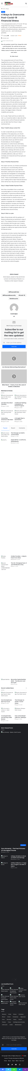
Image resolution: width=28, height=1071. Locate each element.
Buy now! (22, 1060)
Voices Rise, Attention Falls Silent (7, 418)
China (3, 1019)
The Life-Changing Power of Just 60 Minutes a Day (19, 563)
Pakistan (4, 1022)
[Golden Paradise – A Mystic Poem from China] (5, 558)
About (9, 1060)
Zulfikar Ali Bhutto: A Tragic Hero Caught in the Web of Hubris (18, 864)
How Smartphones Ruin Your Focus (6, 700)
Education (9, 1019)
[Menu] (2, 4)
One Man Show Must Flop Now (7, 403)
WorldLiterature (18, 1024)
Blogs (7, 8)
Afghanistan (23, 1016)
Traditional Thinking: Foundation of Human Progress (20, 404)
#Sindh (8, 1016)
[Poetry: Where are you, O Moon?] (5, 990)
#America (4, 1014)
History (14, 1019)
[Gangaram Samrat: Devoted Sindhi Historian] (14, 1003)
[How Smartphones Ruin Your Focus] (7, 695)
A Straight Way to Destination (20, 418)
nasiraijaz (5, 35)
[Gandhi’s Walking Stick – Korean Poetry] (14, 997)
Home (3, 8)
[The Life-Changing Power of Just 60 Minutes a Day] (5, 620)
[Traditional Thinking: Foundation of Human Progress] (21, 398)
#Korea (14, 1014)
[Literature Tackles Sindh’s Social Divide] (5, 1003)
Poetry (9, 1022)
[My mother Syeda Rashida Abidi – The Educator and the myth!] (5, 681)
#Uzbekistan (15, 1016)
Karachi (20, 1019)
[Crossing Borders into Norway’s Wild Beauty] (7, 711)
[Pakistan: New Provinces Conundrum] (5, 997)
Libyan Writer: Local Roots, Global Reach (18, 440)
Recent (13, 428)
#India (9, 1014)
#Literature (21, 1014)
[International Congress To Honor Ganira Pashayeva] (23, 990)
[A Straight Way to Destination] (21, 413)
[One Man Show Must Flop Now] (7, 398)
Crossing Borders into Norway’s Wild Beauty (6, 717)
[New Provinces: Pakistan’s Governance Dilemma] (23, 996)
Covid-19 (22, 295)
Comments (22, 428)
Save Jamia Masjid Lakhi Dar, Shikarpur (20, 716)
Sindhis (11, 1024)
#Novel (3, 1016)
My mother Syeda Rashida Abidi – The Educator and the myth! (18, 681)
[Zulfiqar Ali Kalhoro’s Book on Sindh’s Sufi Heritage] (5, 858)
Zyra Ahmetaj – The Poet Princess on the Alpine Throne (13, 849)
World (17, 1060)
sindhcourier (14, 298)
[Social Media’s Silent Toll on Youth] (14, 991)
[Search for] (26, 4)
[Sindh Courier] (8, 3)
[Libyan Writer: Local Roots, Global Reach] (5, 496)
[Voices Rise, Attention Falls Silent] (7, 413)
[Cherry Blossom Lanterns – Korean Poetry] (23, 1003)
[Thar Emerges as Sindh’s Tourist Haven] (5, 435)
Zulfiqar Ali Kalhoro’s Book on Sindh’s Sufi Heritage (18, 856)
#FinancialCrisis (14, 292)
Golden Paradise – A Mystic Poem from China (19, 557)
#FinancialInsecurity (9, 295)
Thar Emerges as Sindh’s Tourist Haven (18, 433)
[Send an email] (8, 35)
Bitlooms (22, 1058)
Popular (5, 428)
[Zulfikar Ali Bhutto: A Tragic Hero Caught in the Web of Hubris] (5, 919)
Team (13, 1060)
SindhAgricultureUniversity (19, 1022)
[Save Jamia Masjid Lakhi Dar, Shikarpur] (21, 711)
